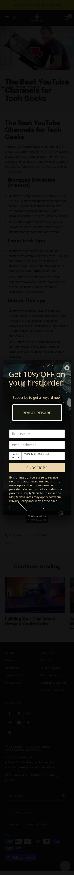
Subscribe (37, 467)
